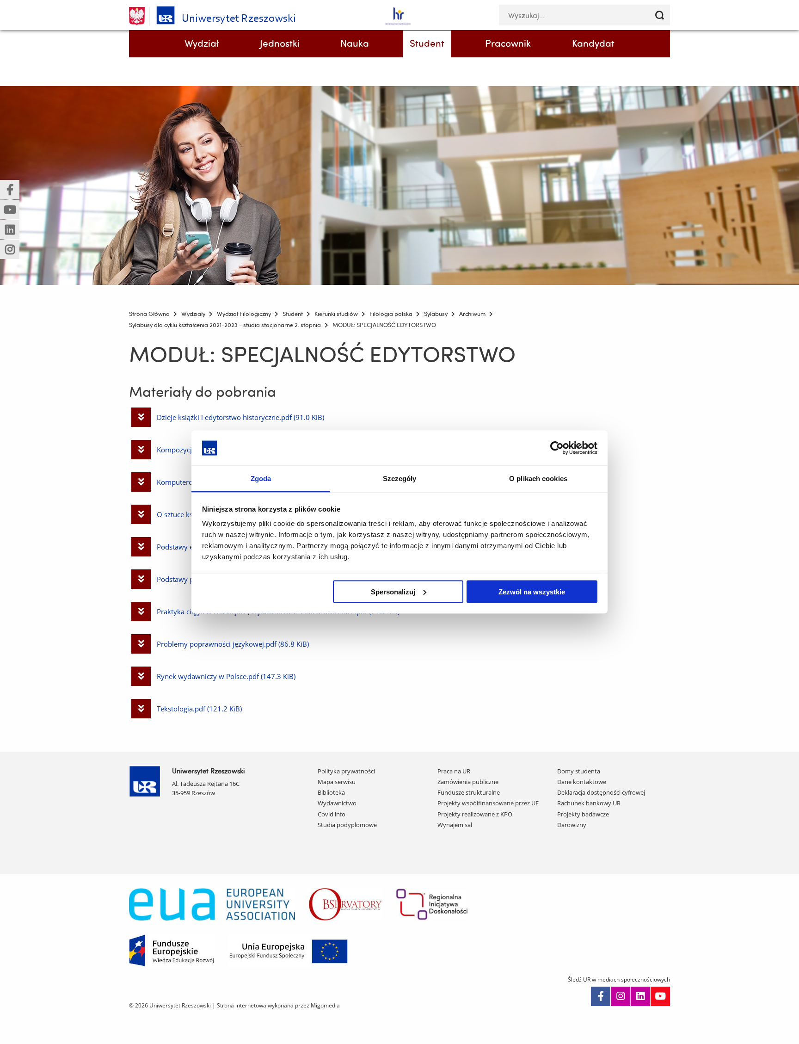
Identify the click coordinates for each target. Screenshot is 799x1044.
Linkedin (640, 996)
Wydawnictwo (337, 803)
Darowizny (571, 825)
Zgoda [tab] (261, 478)
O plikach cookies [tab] (538, 478)
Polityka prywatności (346, 771)
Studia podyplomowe (347, 825)
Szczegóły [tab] (400, 478)
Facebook (600, 996)
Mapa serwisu (337, 782)
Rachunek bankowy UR (589, 803)
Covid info (331, 814)
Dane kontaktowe (581, 782)
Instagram (620, 996)
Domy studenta (578, 771)
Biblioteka (331, 792)
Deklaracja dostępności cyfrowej (601, 792)
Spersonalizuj (393, 591)
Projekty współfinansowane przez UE (488, 803)
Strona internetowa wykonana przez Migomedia (278, 1005)
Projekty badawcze (583, 814)
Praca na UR (453, 771)
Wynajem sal (454, 825)
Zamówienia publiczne (467, 782)
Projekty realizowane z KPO (474, 814)
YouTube (660, 996)
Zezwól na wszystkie (531, 591)
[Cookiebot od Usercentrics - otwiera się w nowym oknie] (556, 448)
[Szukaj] (659, 15)
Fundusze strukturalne (468, 792)
